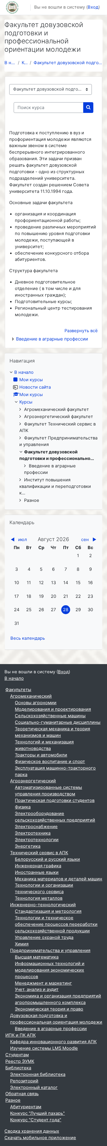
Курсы (24, 62)
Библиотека (18, 1068)
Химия (22, 944)
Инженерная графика (38, 865)
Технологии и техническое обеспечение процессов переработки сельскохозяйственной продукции (56, 924)
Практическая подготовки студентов (55, 800)
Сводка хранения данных (31, 1131)
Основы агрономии (35, 702)
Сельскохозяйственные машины (50, 715)
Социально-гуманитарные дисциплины (57, 722)
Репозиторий (24, 1081)
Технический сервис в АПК (39, 852)
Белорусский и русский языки (47, 859)
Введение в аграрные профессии (52, 339)
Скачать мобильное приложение (40, 1137)
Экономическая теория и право (49, 1009)
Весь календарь (27, 638)
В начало (9, 62)
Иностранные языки (37, 872)
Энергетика (27, 846)
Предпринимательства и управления (50, 950)
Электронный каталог (34, 1087)
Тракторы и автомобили (41, 755)
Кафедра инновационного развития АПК (53, 1041)
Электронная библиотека (37, 1074)
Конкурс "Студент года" (35, 1120)
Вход (93, 7)
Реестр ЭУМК (19, 1061)
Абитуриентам (25, 1106)
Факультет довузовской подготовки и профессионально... (68, 62)
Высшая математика (37, 957)
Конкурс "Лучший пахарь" (37, 1113)
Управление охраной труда (44, 937)
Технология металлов (38, 898)
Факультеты (18, 689)
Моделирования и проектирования (53, 709)
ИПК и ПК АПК (20, 1035)
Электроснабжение (36, 826)
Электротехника (33, 833)
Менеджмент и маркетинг (43, 983)
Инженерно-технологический (43, 904)
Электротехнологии (37, 839)
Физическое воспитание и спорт (50, 761)
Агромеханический (31, 696)
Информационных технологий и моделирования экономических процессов (49, 970)
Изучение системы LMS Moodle (44, 1048)
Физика (23, 807)
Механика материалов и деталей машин (58, 879)
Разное (13, 1100)
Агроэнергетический (33, 781)
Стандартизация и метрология (48, 911)
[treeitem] (53, 436)
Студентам (17, 1054)
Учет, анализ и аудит (37, 989)
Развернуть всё (81, 330)
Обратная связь (22, 1093)
